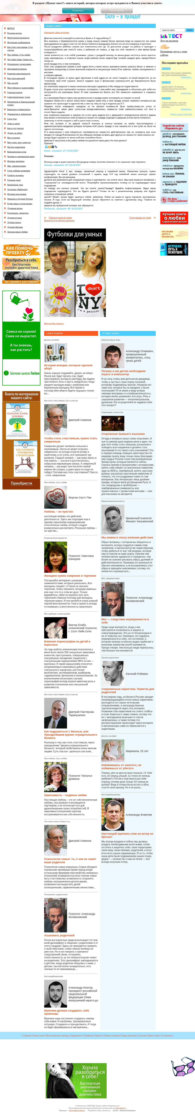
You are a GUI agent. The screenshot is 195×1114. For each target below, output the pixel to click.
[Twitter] (46, 147)
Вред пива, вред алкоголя (19, 142)
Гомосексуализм (14, 92)
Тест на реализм (169, 40)
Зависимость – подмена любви (65, 795)
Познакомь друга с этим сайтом (173, 53)
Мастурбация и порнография (57, 614)
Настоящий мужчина (53, 976)
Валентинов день (15, 184)
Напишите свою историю (56, 32)
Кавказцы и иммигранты (18, 109)
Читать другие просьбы (181, 114)
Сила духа (12, 118)
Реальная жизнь (14, 33)
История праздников (16, 194)
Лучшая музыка (14, 217)
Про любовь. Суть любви (55, 482)
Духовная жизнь (14, 208)
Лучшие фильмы (15, 227)
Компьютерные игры (110, 340)
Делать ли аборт (51, 340)
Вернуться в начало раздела (59, 220)
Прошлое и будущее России (20, 198)
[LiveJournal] (56, 147)
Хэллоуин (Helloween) (17, 189)
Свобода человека (15, 175)
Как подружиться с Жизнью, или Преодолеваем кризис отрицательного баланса (70, 734)
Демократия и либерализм (19, 114)
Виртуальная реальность (113, 501)
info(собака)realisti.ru (77, 1110)
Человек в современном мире (20, 156)
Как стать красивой (16, 78)
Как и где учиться (15, 128)
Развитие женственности (55, 538)
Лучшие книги (14, 222)
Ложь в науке (13, 123)
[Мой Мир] (52, 147)
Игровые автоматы (15, 161)
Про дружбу (12, 83)
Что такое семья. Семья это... (57, 822)
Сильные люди (14, 180)
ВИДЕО (11, 28)
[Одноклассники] (49, 147)
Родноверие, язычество (112, 412)
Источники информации (18, 42)
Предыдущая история (60, 217)
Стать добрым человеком (18, 170)
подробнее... (186, 77)
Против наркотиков (110, 658)
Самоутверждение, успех (18, 97)
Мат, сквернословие (110, 578)
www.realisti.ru (120, 1108)
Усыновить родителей (59, 935)
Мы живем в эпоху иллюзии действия (127, 537)
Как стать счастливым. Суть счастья (61, 401)
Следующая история (140, 217)
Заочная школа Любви (17, 231)
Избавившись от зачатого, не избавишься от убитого (121, 767)
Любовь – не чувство (58, 511)
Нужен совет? (54, 25)
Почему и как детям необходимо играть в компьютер (123, 373)
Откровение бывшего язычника (123, 433)
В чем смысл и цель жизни (19, 203)
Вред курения (13, 137)
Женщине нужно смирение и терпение (70, 575)
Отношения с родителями (55, 895)
